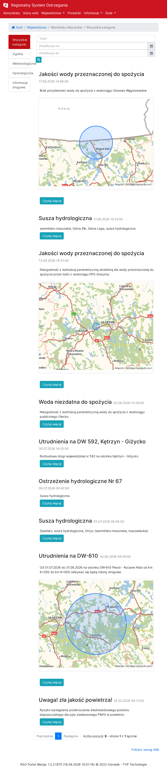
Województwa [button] (51, 13)
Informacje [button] (92, 13)
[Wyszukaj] (39, 60)
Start (19, 27)
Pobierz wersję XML (146, 749)
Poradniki (74, 13)
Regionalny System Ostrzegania (39, 5)
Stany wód (30, 13)
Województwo (37, 27)
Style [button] (109, 13)
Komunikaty (11, 13)
